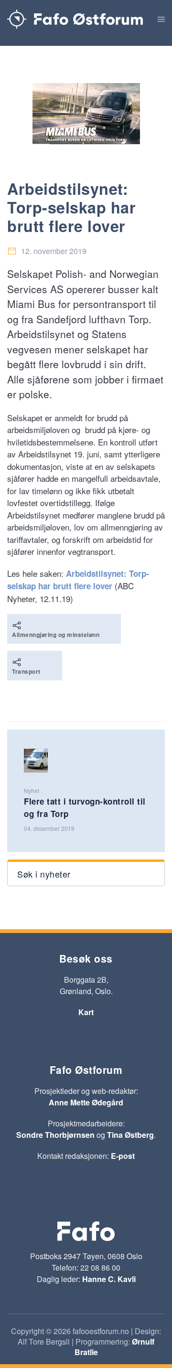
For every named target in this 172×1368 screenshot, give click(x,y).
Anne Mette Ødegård (86, 1102)
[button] (161, 19)
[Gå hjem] (75, 19)
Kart (86, 1012)
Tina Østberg (130, 1134)
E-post (123, 1155)
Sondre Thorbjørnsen (55, 1134)
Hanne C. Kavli (109, 1278)
